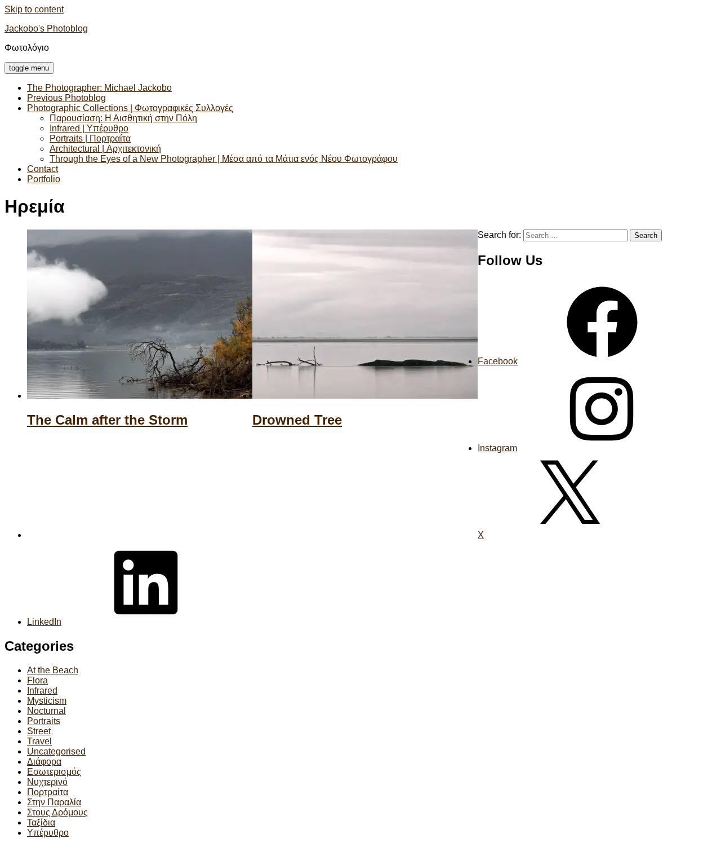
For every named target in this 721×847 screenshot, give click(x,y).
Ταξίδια (41, 822)
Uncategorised (56, 751)
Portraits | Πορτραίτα (90, 138)
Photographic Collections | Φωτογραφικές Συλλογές (130, 108)
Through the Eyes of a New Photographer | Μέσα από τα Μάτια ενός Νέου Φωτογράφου (224, 159)
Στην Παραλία (54, 802)
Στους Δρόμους (57, 812)
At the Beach (52, 670)
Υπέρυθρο (48, 832)
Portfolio (43, 179)
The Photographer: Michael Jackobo (99, 87)
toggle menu (29, 68)
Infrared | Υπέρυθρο (89, 128)
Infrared (42, 690)
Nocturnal (46, 711)
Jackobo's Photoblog (46, 28)
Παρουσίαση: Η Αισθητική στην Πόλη (123, 118)
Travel (39, 741)
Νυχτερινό (47, 782)
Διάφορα (44, 761)
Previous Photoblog (66, 98)
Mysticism (46, 700)
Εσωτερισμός (54, 772)
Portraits (43, 721)
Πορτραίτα (47, 792)
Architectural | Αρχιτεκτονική (105, 148)
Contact (42, 169)
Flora (37, 680)
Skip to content (34, 9)
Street (39, 731)
